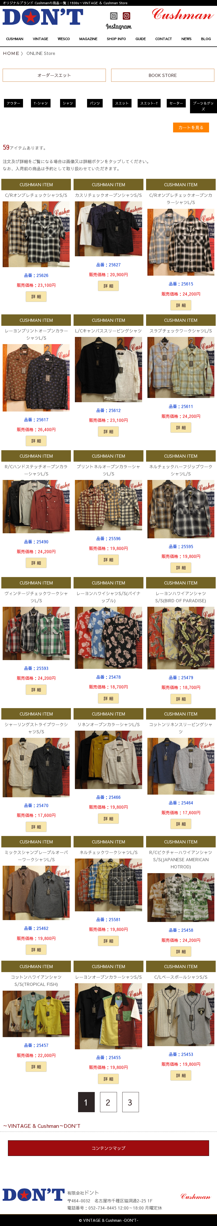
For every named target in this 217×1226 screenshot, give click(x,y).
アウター (13, 103)
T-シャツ (41, 103)
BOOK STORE (163, 75)
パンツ (95, 103)
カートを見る (191, 127)
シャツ (68, 103)
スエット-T (149, 103)
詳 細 (36, 296)
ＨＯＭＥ (11, 53)
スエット (122, 103)
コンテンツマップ (108, 1148)
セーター (176, 103)
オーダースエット (54, 75)
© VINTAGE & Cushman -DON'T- (108, 1220)
